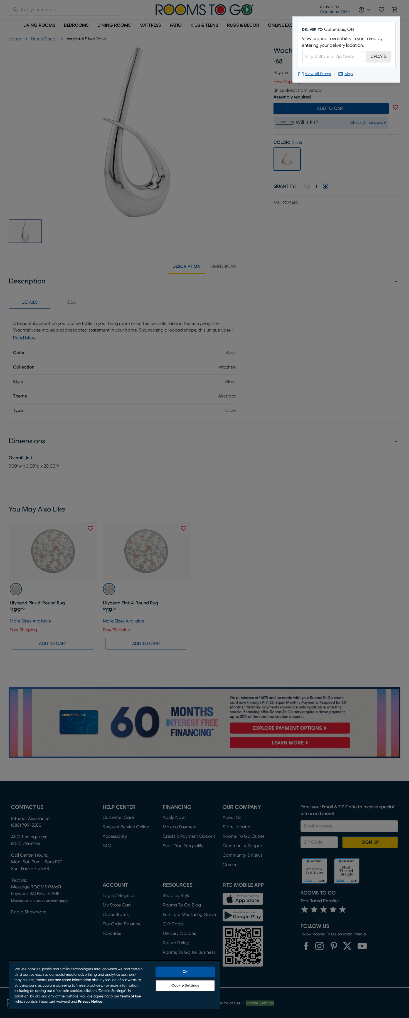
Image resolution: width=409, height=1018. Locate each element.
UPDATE (378, 56)
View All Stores (318, 74)
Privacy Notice (90, 1002)
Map (348, 74)
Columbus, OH (339, 29)
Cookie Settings (185, 985)
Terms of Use (130, 996)
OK (185, 972)
